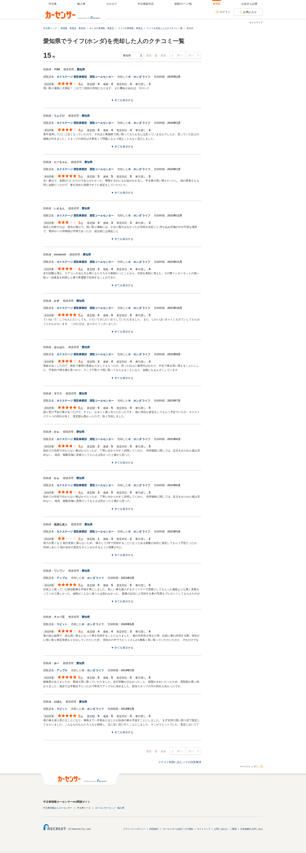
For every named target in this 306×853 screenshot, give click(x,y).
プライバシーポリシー (134, 829)
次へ (191, 55)
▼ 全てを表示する (122, 100)
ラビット (62, 624)
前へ (180, 55)
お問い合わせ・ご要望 (225, 829)
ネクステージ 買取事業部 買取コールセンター (85, 76)
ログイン (225, 11)
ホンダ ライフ (142, 76)
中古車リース (84, 808)
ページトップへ (249, 766)
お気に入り (250, 12)
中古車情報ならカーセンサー (57, 808)
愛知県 (81, 69)
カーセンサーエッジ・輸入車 (109, 808)
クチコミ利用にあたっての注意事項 (179, 762)
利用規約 (153, 829)
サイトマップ (256, 22)
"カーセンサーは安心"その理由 (177, 829)
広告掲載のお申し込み (251, 829)
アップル (62, 577)
